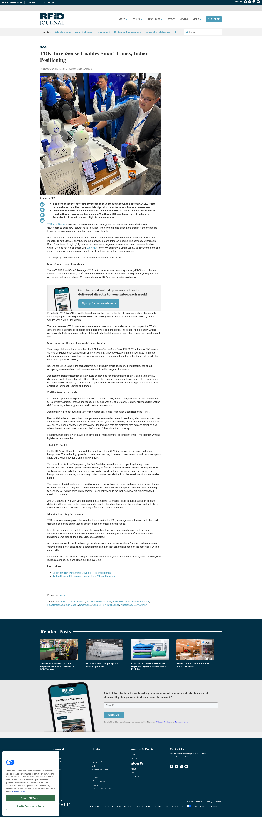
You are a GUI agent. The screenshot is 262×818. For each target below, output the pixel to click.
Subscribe (214, 19)
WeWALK (92, 247)
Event (171, 19)
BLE (93, 766)
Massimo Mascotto (101, 601)
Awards (183, 19)
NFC (94, 774)
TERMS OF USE (199, 806)
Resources (154, 19)
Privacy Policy (18, 791)
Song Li (96, 605)
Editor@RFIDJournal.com (180, 756)
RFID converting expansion (127, 32)
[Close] (55, 756)
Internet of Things (99, 762)
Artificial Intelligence (100, 770)
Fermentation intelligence (157, 32)
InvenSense (79, 601)
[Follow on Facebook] (245, 1)
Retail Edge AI (104, 32)
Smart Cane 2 (71, 605)
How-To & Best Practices (101, 789)
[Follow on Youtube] (258, 1)
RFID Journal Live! (47, 2)
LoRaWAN (96, 777)
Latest (121, 19)
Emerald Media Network (12, 2)
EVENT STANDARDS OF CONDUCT (150, 806)
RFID (94, 755)
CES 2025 (66, 601)
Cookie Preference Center (31, 806)
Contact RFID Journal (139, 777)
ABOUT (91, 806)
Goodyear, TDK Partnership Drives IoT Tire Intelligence (82, 572)
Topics (136, 19)
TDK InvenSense (56, 224)
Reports (95, 785)
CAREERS (99, 806)
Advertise (31, 2)
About (133, 769)
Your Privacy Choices (175, 806)
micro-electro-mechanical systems (131, 601)
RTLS (94, 759)
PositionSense (55, 605)
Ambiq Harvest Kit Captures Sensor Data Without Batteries (84, 576)
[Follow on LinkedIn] (249, 1)
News (43, 46)
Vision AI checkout (84, 32)
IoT (88, 601)
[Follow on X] (253, 1)
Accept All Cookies (31, 798)
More (196, 19)
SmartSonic (85, 605)
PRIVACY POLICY (213, 806)
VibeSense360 (128, 605)
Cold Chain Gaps (63, 32)
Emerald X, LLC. (200, 801)
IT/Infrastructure (98, 781)
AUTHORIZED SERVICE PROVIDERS (119, 806)
